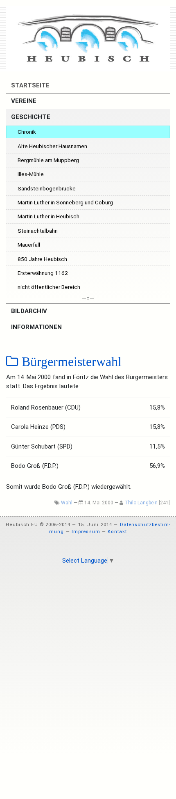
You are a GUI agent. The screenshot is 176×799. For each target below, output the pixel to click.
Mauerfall (29, 244)
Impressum (86, 531)
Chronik (27, 131)
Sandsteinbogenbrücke (47, 188)
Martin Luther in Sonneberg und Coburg (65, 202)
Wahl (66, 503)
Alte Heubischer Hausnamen (52, 146)
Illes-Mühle (31, 174)
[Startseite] (88, 38)
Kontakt (117, 531)
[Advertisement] (88, 663)
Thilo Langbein (141, 503)
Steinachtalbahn (38, 230)
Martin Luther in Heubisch (48, 216)
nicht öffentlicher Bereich (49, 287)
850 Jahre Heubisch (42, 259)
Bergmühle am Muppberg (48, 160)
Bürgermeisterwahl (70, 361)
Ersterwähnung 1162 (43, 273)
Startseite (29, 85)
